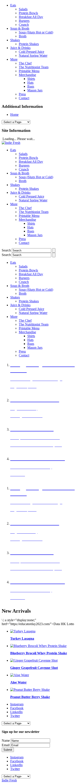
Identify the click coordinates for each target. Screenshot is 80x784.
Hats (30, 82)
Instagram (16, 704)
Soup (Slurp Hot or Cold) (36, 32)
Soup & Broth (19, 28)
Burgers (24, 21)
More (13, 59)
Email (6, 745)
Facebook (16, 708)
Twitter (15, 716)
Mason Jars (34, 90)
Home (14, 114)
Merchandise (27, 75)
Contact (24, 98)
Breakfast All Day (31, 17)
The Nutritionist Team (33, 67)
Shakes (15, 40)
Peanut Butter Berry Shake (30, 697)
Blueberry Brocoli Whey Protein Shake (38, 653)
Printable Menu (29, 71)
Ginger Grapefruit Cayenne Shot (34, 668)
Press (22, 94)
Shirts (31, 79)
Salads (23, 9)
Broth (22, 36)
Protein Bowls (28, 13)
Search (6, 250)
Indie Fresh (9, 780)
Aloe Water (18, 682)
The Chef (25, 63)
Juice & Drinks (20, 48)
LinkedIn (16, 712)
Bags (30, 86)
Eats (13, 5)
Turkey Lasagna (22, 638)
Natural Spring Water (33, 55)
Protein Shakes (29, 44)
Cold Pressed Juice (31, 51)
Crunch (24, 24)
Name (6, 740)
